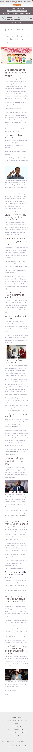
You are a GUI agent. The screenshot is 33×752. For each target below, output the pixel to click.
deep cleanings (19, 515)
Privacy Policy (23, 745)
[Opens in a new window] (3, 13)
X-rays (11, 408)
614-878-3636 (16, 22)
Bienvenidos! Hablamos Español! (20, 13)
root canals (8, 518)
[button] (28, 17)
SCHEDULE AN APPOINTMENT (17, 11)
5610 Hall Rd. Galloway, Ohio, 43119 (16, 8)
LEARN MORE (16, 5)
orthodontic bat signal (11, 211)
